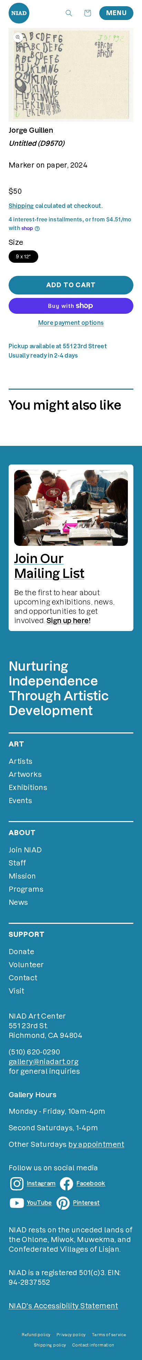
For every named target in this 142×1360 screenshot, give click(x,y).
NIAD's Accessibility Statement (63, 1306)
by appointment (96, 1144)
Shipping (21, 206)
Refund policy (36, 1335)
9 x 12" (23, 256)
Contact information (93, 1345)
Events (20, 800)
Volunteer (26, 965)
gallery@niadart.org (44, 1062)
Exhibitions (28, 787)
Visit (16, 991)
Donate (21, 952)
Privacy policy (71, 1335)
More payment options (71, 323)
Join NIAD (25, 850)
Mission (22, 876)
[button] (69, 13)
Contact (23, 978)
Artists (21, 761)
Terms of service (109, 1335)
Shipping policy (50, 1345)
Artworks (25, 774)
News (18, 902)
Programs (26, 889)
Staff (17, 863)
